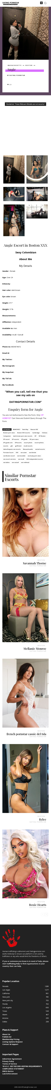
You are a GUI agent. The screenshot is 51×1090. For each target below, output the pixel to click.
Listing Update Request (12, 1042)
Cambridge (36, 433)
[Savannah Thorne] (25, 522)
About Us (6, 1034)
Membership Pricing (10, 1039)
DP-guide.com (8, 442)
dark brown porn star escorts (22, 436)
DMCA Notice (8, 1071)
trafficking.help (13, 964)
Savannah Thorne (34, 563)
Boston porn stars (9, 433)
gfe (12, 446)
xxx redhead (25, 462)
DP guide (24, 439)
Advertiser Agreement (12, 1059)
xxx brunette (21, 456)
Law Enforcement (10, 1074)
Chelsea (44, 433)
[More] (31, 79)
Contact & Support (10, 1044)
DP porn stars (34, 439)
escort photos (39, 442)
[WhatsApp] (25, 79)
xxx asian (24, 452)
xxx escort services (9, 459)
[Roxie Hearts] (25, 863)
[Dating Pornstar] (10, 3)
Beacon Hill (34, 429)
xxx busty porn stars (34, 456)
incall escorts (28, 446)
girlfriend (18, 446)
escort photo (28, 442)
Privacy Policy (8, 1061)
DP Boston (42, 436)
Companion (7, 436)
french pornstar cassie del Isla (26, 734)
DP (35, 436)
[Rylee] (25, 778)
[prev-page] (42, 914)
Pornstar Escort (8, 452)
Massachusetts (14, 65)
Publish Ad (6, 1037)
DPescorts (18, 442)
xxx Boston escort (9, 456)
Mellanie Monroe (34, 648)
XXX (17, 452)
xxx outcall (15, 462)
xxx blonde (32, 452)
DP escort (6, 439)
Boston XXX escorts (23, 433)
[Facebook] (9, 79)
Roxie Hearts (37, 905)
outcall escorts (40, 449)
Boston (29, 65)
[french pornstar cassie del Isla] (25, 693)
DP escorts (15, 439)
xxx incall (21, 459)
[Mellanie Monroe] (25, 607)
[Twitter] (15, 79)
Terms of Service (9, 1064)
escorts (5, 446)
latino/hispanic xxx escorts (12, 449)
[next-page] (46, 914)
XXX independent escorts (34, 459)
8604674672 (16, 429)
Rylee (42, 819)
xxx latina (6, 462)
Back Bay (25, 429)
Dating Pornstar (17, 75)
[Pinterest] (20, 79)
